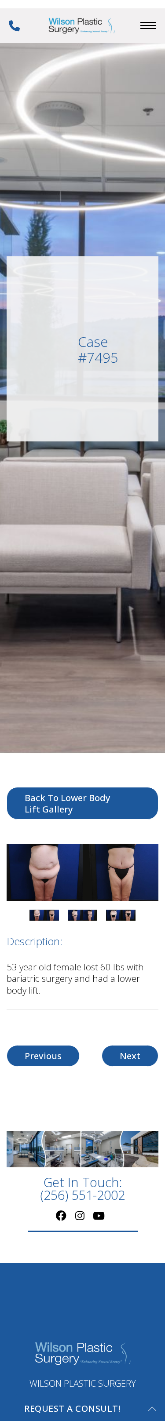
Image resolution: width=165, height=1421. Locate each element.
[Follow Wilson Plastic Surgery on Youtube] (99, 1215)
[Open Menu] (148, 25)
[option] (82, 872)
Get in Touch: (82, 1189)
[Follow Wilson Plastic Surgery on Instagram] (80, 1215)
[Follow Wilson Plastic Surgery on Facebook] (61, 1215)
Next (130, 1055)
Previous (43, 1055)
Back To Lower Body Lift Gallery (67, 803)
